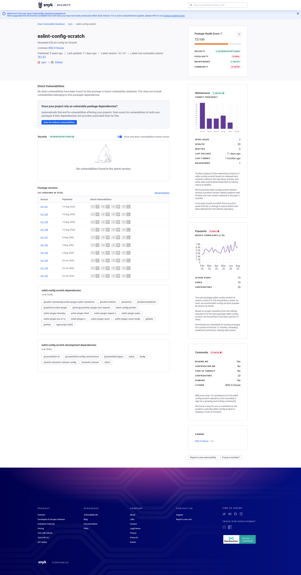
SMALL (214, 231)
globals (149, 319)
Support (179, 515)
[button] (221, 33)
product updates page (174, 15)
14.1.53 (44, 268)
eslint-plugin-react (100, 319)
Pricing (41, 528)
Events (133, 542)
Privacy (133, 533)
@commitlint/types (113, 356)
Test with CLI (43, 537)
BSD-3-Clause (56, 47)
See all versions (162, 193)
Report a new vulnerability (203, 457)
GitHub (59, 62)
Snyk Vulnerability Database (51, 24)
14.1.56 (44, 245)
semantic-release (90, 362)
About (132, 515)
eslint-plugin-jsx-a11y (55, 319)
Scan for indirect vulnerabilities (59, 122)
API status (42, 542)
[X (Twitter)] (224, 514)
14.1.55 (44, 253)
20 (239, 144)
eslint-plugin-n (78, 319)
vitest (107, 362)
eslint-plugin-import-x (105, 313)
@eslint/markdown (146, 302)
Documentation (90, 524)
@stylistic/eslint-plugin (55, 307)
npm (70, 24)
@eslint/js (126, 302)
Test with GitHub (45, 533)
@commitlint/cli (52, 356)
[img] (73, 137)
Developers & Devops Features (51, 519)
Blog (86, 519)
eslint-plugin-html (80, 313)
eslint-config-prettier (126, 307)
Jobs (132, 519)
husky (142, 356)
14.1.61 (42, 56)
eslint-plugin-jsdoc (130, 313)
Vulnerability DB (91, 515)
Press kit (134, 537)
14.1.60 (44, 214)
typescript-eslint (64, 324)
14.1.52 (44, 276)
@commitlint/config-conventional (82, 356)
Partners (41, 515)
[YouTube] (230, 514)
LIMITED (216, 352)
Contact (133, 524)
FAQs (86, 528)
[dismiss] (298, 13)
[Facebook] (235, 514)
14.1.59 (44, 222)
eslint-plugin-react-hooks (127, 319)
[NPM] (230, 528)
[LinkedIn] (241, 514)
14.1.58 (44, 229)
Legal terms (135, 528)
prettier (47, 324)
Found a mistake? (231, 457)
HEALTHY (218, 93)
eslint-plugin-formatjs (55, 313)
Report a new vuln (184, 519)
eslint (131, 356)
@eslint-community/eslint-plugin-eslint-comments (69, 302)
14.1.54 (44, 260)
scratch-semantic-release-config (60, 362)
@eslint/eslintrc (108, 302)
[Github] (224, 528)
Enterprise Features (46, 524)
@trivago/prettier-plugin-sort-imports (91, 307)
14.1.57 (44, 237)
